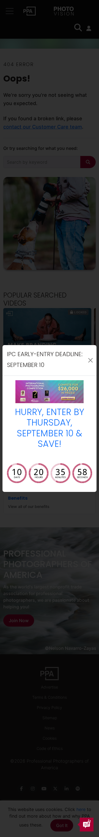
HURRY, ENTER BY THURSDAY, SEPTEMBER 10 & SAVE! (49, 429)
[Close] (90, 360)
